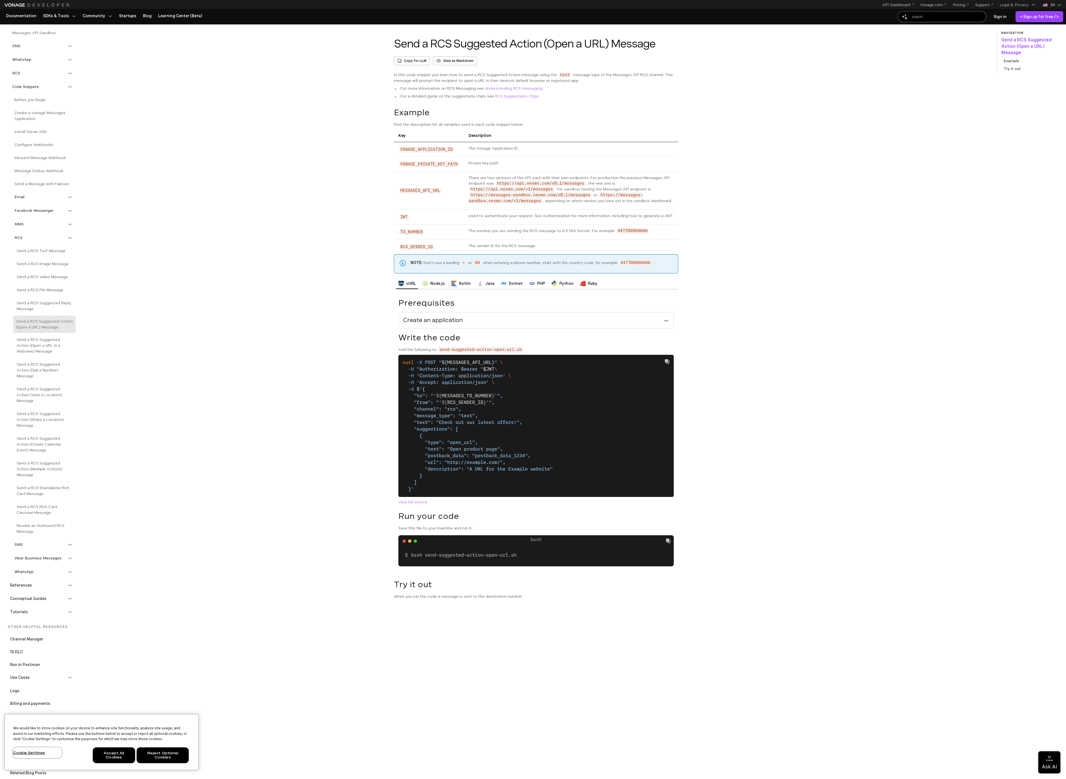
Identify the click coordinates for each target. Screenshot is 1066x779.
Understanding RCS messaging (513, 88)
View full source (412, 502)
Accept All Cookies (114, 755)
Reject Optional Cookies (162, 755)
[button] (1018, 4)
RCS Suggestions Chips (517, 96)
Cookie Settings (29, 753)
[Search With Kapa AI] (941, 16)
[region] (101, 742)
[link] (21, 16)
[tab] (407, 283)
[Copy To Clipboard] (667, 361)
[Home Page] (37, 5)
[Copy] (670, 541)
